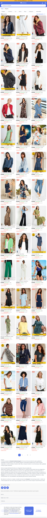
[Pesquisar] (2, 5)
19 (27, 455)
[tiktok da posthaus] (7, 487)
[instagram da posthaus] (5, 487)
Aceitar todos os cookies (29, 511)
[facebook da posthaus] (2, 487)
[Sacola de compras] (45, 3)
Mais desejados (40, 14)
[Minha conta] (42, 3)
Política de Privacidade (13, 513)
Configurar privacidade (38, 511)
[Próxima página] (30, 455)
